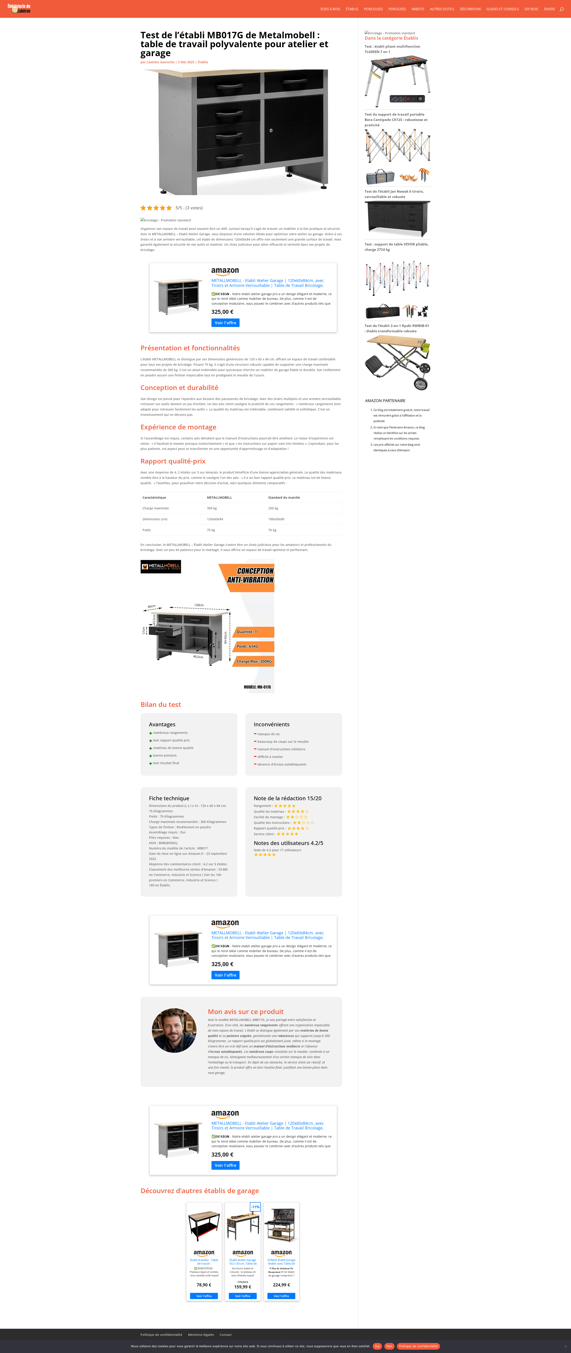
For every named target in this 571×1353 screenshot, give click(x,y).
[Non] (565, 1346)
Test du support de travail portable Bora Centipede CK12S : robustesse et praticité (396, 119)
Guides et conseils (502, 9)
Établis (352, 9)
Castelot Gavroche (160, 62)
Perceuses (397, 9)
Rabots (418, 9)
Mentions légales (201, 1335)
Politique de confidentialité (161, 1335)
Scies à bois (330, 9)
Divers (549, 9)
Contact (226, 1335)
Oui (377, 1346)
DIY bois (531, 9)
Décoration (470, 9)
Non (390, 1346)
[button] (166, 220)
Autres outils (442, 9)
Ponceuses (373, 9)
